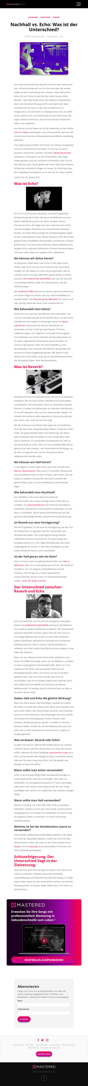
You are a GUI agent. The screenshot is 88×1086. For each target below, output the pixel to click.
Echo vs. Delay (21, 132)
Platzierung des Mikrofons (45, 299)
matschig (32, 846)
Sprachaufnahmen (36, 504)
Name (20, 1001)
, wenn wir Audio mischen (33, 580)
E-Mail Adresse (23, 1009)
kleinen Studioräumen (24, 470)
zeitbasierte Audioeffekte (37, 625)
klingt (16, 846)
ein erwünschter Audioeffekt (37, 278)
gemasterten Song (58, 752)
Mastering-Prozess (62, 152)
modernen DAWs (26, 291)
